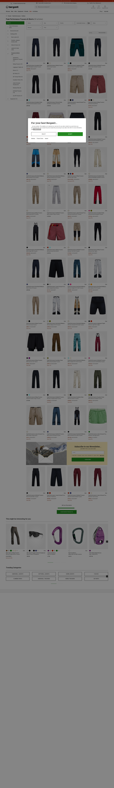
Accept (70, 134)
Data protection (37, 129)
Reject (44, 134)
